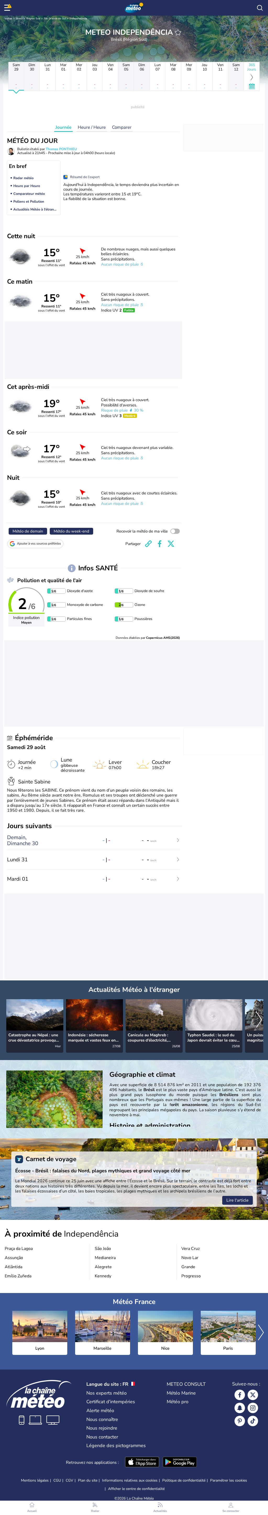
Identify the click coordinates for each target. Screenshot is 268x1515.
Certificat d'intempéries (110, 1402)
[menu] (8, 8)
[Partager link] (148, 543)
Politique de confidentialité (183, 1480)
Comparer (121, 127)
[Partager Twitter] (171, 543)
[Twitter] (253, 1395)
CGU (57, 1480)
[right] (259, 1020)
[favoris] (178, 32)
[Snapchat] (239, 1408)
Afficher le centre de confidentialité (136, 1489)
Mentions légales (35, 1480)
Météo (8, 18)
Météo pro (177, 1402)
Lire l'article (237, 1200)
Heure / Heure (92, 127)
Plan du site (87, 1480)
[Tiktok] (253, 1421)
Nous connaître (102, 1419)
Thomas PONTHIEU (61, 149)
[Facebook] (239, 1395)
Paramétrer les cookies (228, 1480)
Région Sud (33, 18)
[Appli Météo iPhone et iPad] (142, 1462)
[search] (260, 8)
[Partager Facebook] (159, 543)
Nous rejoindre (101, 1428)
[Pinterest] (239, 1421)
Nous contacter (102, 1437)
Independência (78, 18)
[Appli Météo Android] (180, 1462)
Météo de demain (28, 531)
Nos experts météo (106, 1393)
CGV (69, 1480)
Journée (63, 127)
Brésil (19, 18)
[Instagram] (253, 1408)
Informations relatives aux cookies (130, 1480)
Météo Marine (181, 1393)
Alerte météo (100, 1410)
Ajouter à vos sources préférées (39, 543)
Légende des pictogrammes (116, 1445)
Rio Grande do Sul (55, 18)
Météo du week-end (71, 531)
